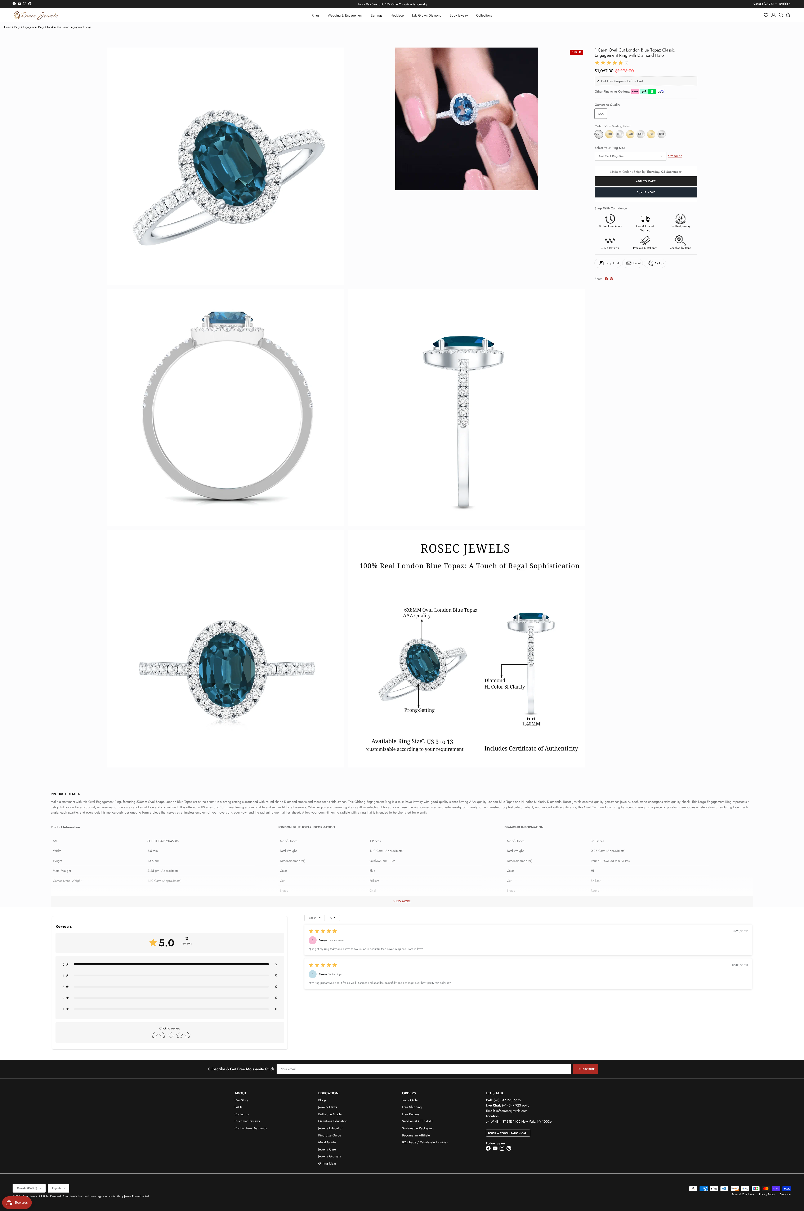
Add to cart (646, 181)
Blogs (322, 1100)
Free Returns (410, 1114)
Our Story (241, 1100)
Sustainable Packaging (418, 1128)
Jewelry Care (327, 1149)
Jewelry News (327, 1107)
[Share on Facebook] (606, 278)
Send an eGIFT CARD (417, 1121)
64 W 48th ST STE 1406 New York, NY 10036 (519, 1121)
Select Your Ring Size (610, 148)
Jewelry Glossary (329, 1156)
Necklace (397, 15)
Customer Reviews (247, 1121)
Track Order (410, 1100)
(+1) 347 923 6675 (507, 1100)
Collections (484, 15)
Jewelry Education (330, 1128)
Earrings (376, 15)
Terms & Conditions (743, 1194)
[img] (609, 62)
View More (402, 901)
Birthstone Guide (329, 1114)
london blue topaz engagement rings (69, 27)
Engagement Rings (33, 27)
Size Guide (675, 156)
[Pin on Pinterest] (611, 278)
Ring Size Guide (329, 1135)
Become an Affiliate (416, 1135)
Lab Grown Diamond (426, 15)
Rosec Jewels (29, 1196)
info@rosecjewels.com (511, 1110)
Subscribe (587, 1069)
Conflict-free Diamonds (250, 1128)
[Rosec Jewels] (36, 15)
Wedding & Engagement (345, 15)
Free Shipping (412, 1107)
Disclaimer (785, 1194)
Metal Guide (327, 1142)
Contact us (241, 1114)
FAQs (238, 1107)
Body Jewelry (459, 15)
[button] (766, 15)
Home (7, 27)
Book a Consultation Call (508, 1133)
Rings (315, 15)
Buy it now (646, 192)
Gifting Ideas (327, 1163)
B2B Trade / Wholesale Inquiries (425, 1142)
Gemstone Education (332, 1121)
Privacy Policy (767, 1194)
